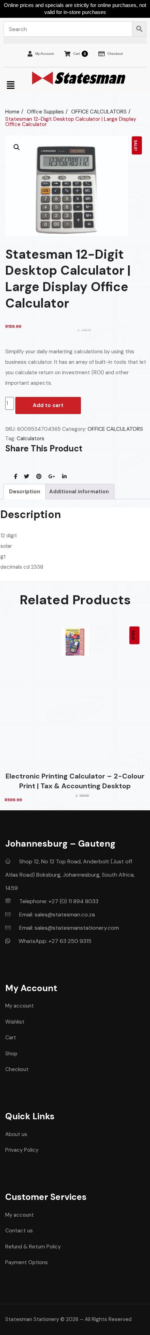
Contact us (19, 1230)
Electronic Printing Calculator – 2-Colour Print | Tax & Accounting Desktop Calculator (75, 781)
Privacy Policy (21, 1149)
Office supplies (45, 111)
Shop (11, 1053)
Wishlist (14, 1021)
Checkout (115, 54)
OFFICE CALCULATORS (99, 111)
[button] (16, 147)
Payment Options (26, 1262)
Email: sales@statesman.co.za (56, 914)
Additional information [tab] (79, 491)
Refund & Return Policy (33, 1246)
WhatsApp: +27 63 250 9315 (54, 941)
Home (12, 111)
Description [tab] (24, 491)
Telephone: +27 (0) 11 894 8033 (58, 901)
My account (19, 1005)
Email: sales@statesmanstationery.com (68, 927)
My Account (44, 54)
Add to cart (48, 405)
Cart (79, 54)
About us (16, 1134)
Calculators (30, 438)
